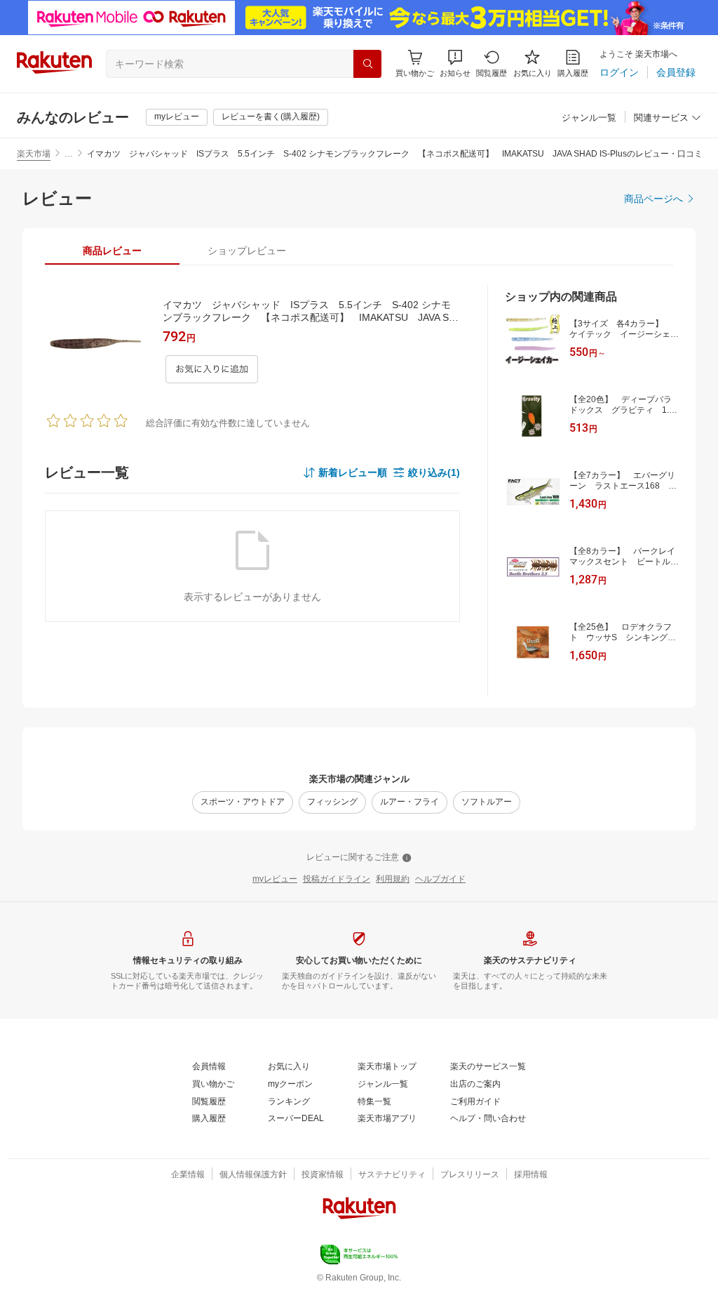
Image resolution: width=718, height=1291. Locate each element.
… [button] (69, 154)
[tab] (112, 251)
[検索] (367, 64)
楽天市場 (33, 154)
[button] (455, 63)
